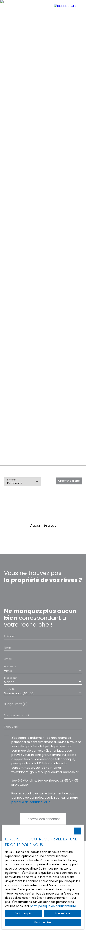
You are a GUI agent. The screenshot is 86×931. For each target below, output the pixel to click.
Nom (7, 647)
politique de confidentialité (30, 802)
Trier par (11, 479)
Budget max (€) (16, 704)
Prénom (9, 636)
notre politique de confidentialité (53, 906)
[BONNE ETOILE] (68, 8)
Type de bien (10, 678)
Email (8, 659)
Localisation (10, 689)
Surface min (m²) (16, 715)
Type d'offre (10, 667)
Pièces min (11, 726)
